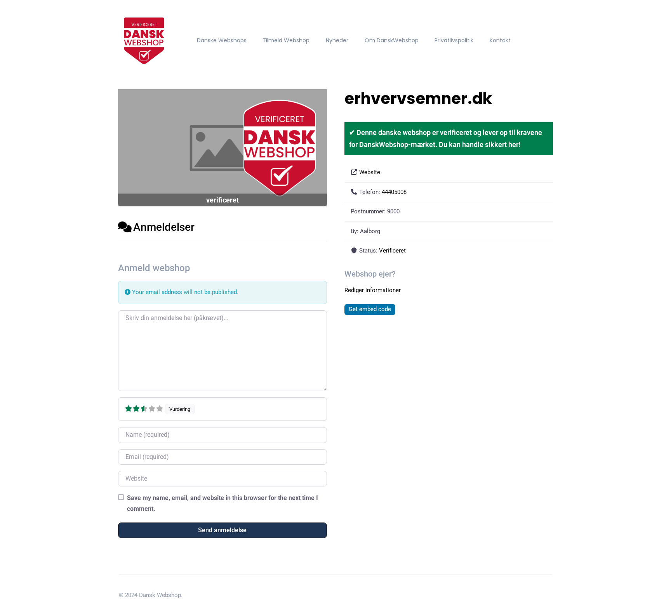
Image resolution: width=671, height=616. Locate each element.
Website (369, 172)
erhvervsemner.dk (418, 98)
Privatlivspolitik (454, 40)
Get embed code (370, 309)
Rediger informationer (372, 290)
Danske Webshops (222, 40)
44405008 (394, 192)
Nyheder (337, 40)
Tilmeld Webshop (285, 40)
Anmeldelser (164, 227)
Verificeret (392, 250)
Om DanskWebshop (392, 40)
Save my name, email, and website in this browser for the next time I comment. (222, 503)
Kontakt (500, 40)
